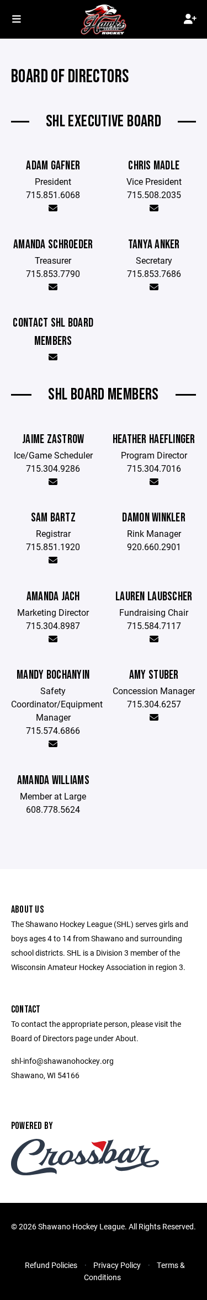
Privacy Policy (117, 1265)
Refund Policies (51, 1265)
